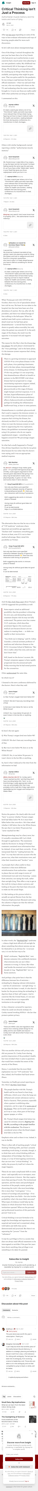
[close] (32, 1433)
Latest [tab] (9, 1396)
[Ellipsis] (35, 1328)
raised (14, 673)
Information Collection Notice (23, 1279)
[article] (19, 1407)
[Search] (34, 1397)
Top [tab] (4, 1396)
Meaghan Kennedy (12, 1344)
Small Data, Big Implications (13, 1402)
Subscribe (26, 3)
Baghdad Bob (22, 940)
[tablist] (10, 1310)
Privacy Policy (25, 1475)
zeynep (8, 23)
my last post (10, 34)
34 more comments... (9, 1386)
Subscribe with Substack (20, 1467)
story (22, 602)
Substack (9, 1487)
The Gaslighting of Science (13, 1417)
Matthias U (10, 1329)
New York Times (14, 602)
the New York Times (18, 1085)
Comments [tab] (6, 1310)
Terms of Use (29, 1277)
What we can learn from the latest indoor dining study (13, 1406)
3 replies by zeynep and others (18, 1377)
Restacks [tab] (15, 1310)
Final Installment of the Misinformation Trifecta (10, 1420)
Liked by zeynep (12, 1331)
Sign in (34, 3)
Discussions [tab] (17, 1396)
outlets (9, 673)
